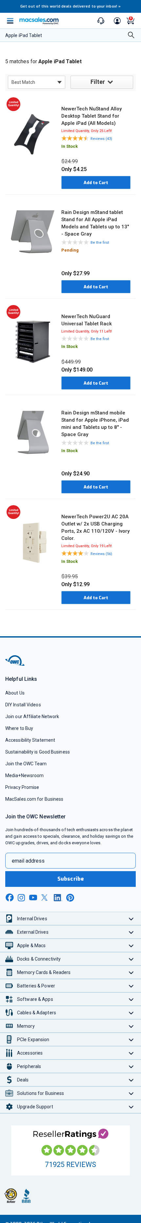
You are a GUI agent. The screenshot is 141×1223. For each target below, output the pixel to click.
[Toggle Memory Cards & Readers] (131, 972)
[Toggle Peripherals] (131, 1066)
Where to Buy (19, 728)
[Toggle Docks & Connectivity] (131, 958)
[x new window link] (45, 897)
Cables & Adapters (36, 1012)
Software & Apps (35, 999)
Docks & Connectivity (39, 959)
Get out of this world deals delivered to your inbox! (70, 6)
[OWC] (15, 664)
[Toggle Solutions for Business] (131, 1093)
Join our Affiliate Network (32, 716)
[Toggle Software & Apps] (131, 999)
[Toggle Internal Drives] (131, 918)
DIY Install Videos (23, 704)
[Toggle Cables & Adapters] (131, 1012)
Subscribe (70, 878)
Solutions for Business (40, 1093)
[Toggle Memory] (131, 1026)
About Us (15, 693)
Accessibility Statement (30, 740)
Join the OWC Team (26, 763)
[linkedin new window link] (58, 897)
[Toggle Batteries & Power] (131, 985)
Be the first (100, 242)
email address (28, 861)
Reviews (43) (101, 139)
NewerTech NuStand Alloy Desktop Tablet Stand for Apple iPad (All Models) (91, 116)
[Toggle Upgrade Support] (131, 1106)
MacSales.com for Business (34, 799)
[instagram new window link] (21, 897)
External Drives (33, 932)
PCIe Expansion (33, 1039)
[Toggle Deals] (131, 1079)
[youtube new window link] (33, 897)
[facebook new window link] (9, 897)
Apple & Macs (31, 945)
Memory (26, 1026)
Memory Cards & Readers (43, 972)
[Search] (131, 35)
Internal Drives (32, 918)
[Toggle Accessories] (131, 1052)
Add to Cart (96, 182)
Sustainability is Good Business (37, 752)
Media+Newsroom (24, 775)
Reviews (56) (101, 554)
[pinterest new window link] (70, 898)
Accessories (30, 1053)
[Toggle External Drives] (131, 932)
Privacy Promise (22, 787)
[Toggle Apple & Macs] (131, 945)
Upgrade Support (35, 1106)
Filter (98, 81)
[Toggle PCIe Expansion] (131, 1039)
